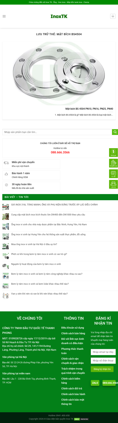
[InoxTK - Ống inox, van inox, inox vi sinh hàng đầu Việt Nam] (59, 16)
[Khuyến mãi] (113, 163)
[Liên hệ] (113, 184)
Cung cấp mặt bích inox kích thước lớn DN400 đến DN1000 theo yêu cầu (48, 214)
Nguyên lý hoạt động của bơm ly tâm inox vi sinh (36, 264)
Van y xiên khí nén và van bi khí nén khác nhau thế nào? (39, 293)
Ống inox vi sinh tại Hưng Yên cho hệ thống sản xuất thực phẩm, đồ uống (48, 234)
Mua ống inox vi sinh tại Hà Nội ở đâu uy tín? (34, 244)
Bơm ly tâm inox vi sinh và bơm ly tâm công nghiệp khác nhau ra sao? (46, 274)
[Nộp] (115, 132)
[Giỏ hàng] (112, 16)
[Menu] (4, 16)
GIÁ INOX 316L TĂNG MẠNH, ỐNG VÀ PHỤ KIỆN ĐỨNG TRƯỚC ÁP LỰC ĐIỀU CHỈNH (54, 204)
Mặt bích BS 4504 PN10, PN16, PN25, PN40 (89, 108)
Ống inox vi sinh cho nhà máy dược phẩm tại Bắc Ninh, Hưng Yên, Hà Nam (49, 224)
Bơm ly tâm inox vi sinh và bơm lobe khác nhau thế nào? (40, 284)
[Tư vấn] (113, 173)
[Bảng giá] (113, 152)
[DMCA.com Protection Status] (81, 419)
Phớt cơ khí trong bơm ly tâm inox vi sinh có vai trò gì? (39, 254)
